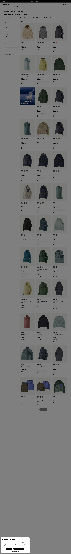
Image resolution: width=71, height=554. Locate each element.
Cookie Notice (20, 545)
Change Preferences (15, 551)
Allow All (9, 549)
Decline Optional (18, 549)
